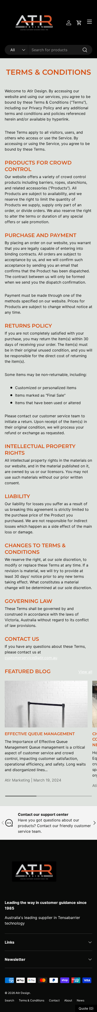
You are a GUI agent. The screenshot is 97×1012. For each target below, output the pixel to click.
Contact (54, 1000)
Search (9, 1000)
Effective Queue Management (40, 733)
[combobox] (48, 50)
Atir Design (23, 993)
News (80, 1000)
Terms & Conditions (31, 1000)
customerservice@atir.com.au (31, 657)
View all (85, 671)
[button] (79, 23)
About (68, 1000)
